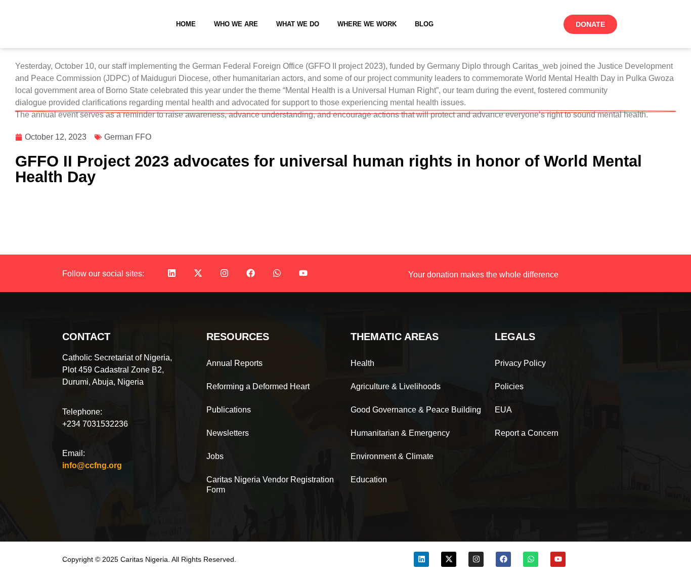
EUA (503, 409)
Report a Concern (526, 433)
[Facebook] (250, 273)
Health (362, 363)
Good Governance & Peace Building (416, 409)
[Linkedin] (171, 273)
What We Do (297, 24)
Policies (509, 386)
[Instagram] (224, 273)
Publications (228, 409)
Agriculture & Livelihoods (396, 386)
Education (369, 479)
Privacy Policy (520, 363)
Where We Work (367, 24)
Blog (424, 24)
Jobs (215, 456)
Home (186, 24)
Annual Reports (234, 363)
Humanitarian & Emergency (400, 433)
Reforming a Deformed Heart (258, 386)
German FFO (127, 137)
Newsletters (227, 433)
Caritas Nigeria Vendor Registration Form (270, 484)
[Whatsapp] (276, 273)
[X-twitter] (197, 273)
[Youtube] (303, 273)
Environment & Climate (392, 456)
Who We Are (236, 24)
